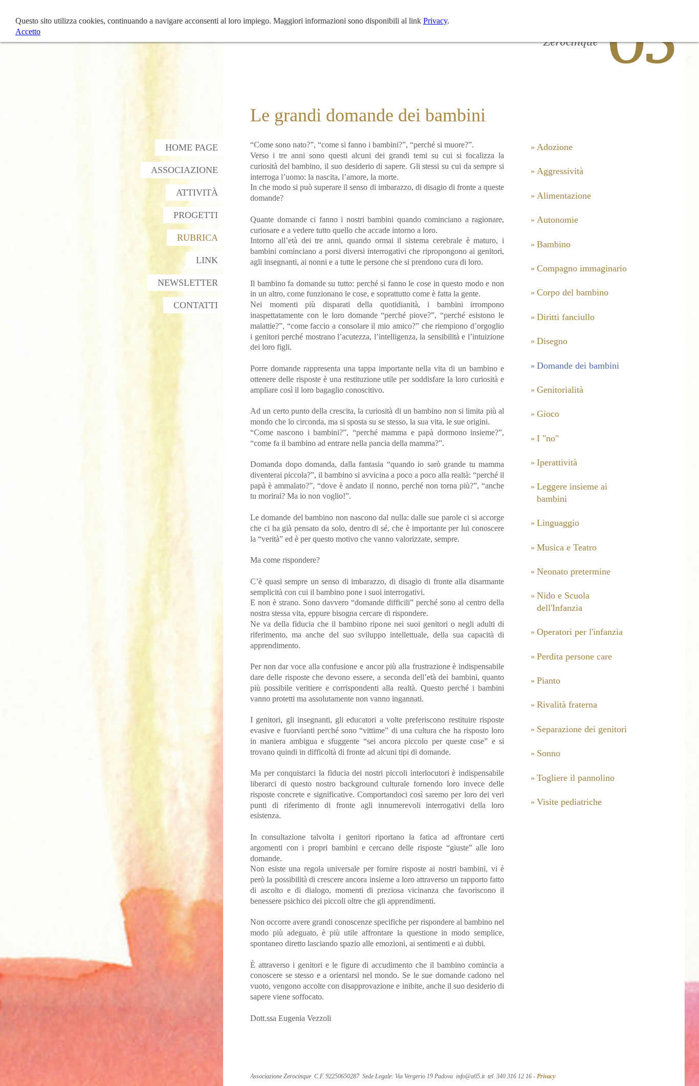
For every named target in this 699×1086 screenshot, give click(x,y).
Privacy (546, 1076)
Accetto (27, 31)
